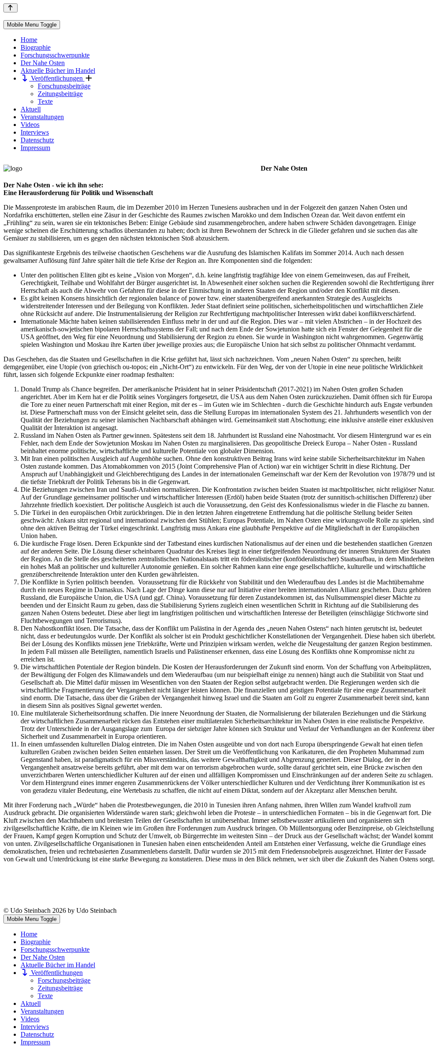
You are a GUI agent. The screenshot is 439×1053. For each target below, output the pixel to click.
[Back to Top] (10, 7)
